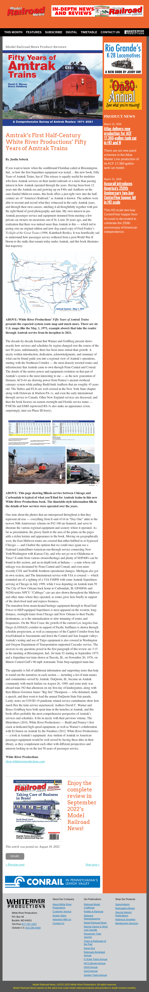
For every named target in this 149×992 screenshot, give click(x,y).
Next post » (93, 864)
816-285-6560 (33, 927)
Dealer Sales (59, 915)
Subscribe (53, 32)
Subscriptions (122, 904)
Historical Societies (125, 919)
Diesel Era (89, 948)
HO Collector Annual (94, 963)
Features (34, 32)
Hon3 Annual (91, 971)
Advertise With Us (62, 919)
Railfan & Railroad (93, 911)
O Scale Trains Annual (95, 959)
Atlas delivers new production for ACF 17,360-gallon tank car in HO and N (120, 135)
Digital (71, 32)
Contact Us (110, 32)
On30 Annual (91, 967)
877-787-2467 (29, 924)
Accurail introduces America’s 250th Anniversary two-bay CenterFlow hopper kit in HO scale (120, 192)
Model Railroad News (95, 922)
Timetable (89, 32)
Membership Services (126, 923)
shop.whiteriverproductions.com (25, 761)
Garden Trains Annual (95, 975)
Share (14, 856)
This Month (13, 32)
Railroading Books (125, 908)
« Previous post (15, 864)
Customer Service (62, 911)
